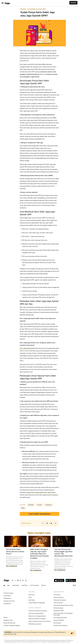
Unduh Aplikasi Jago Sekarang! (39, 514)
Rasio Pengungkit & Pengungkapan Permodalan (63, 614)
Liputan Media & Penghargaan (37, 603)
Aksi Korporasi (57, 623)
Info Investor (57, 595)
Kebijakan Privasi (8, 620)
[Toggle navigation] (3, 3)
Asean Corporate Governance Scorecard (39, 621)
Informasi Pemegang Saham (36, 613)
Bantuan (43, 585)
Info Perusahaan (34, 585)
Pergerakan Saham (59, 610)
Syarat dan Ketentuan (9, 623)
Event (30, 597)
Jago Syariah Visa (32, 348)
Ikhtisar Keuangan (58, 608)
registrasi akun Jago (32, 492)
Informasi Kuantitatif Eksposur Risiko (63, 605)
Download (73, 3)
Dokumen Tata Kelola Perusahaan (38, 611)
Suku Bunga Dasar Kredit (60, 617)
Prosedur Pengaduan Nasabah (12, 625)
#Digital (23, 508)
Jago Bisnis (25, 585)
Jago (8, 585)
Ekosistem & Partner (9, 601)
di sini (69, 642)
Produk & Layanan (8, 593)
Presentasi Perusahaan (60, 600)
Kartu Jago (23, 348)
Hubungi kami (7, 604)
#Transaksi (39, 504)
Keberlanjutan (7, 598)
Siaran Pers (32, 595)
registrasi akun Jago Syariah (47, 492)
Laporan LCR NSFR (59, 620)
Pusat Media (7, 596)
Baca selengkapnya (11, 566)
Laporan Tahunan (58, 603)
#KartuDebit (31, 504)
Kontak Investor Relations (60, 625)
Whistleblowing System (35, 624)
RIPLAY (5, 617)
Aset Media (32, 600)
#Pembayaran (49, 504)
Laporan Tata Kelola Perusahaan (37, 619)
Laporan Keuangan (59, 597)
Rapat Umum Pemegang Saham (37, 616)
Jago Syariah (15, 585)
